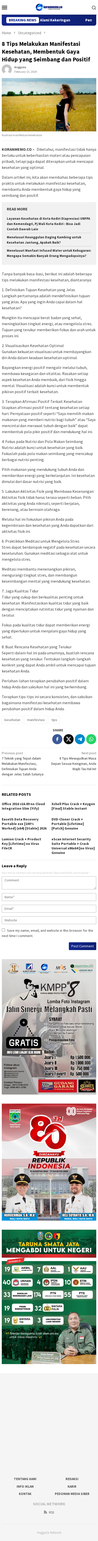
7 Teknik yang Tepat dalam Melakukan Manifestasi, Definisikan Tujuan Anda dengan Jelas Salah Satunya (22, 763)
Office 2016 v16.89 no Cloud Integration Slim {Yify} (23, 806)
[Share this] (57, 739)
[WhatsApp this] (91, 739)
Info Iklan (25, 1486)
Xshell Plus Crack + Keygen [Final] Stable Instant (73, 806)
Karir (72, 1486)
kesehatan (12, 720)
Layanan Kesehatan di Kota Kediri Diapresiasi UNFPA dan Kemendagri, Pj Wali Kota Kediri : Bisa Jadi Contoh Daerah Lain (48, 223)
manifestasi (36, 720)
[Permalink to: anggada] (7, 69)
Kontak (25, 1494)
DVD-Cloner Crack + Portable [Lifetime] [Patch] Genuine (68, 824)
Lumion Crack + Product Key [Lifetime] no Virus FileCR (21, 843)
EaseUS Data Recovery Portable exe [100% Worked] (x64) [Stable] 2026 (24, 824)
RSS (51, 1512)
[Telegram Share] (80, 739)
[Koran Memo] (49, 7)
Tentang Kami (25, 1479)
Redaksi (72, 1479)
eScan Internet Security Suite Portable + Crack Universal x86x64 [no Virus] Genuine (73, 846)
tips (54, 720)
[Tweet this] (69, 739)
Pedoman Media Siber (72, 1494)
